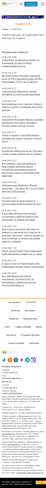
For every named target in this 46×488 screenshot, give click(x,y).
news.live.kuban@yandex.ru (12, 393)
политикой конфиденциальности (30, 473)
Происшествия (30, 318)
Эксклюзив (14, 302)
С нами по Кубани (23, 326)
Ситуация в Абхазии (30, 335)
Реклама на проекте (11, 366)
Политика (15, 310)
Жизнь (39, 326)
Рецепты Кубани (16, 343)
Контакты (31, 302)
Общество (14, 318)
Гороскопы (34, 343)
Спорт (7, 326)
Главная (5, 29)
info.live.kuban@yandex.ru (12, 378)
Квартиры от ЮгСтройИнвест (31, 4)
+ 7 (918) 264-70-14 (9, 372)
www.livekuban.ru (8, 434)
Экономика (30, 310)
